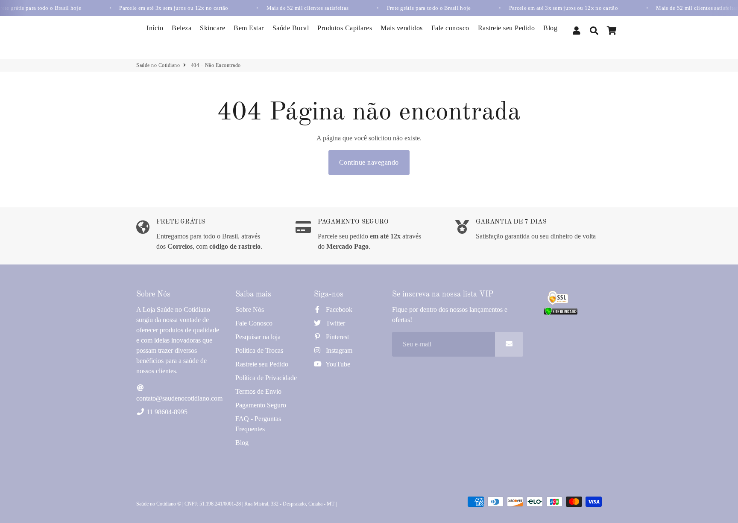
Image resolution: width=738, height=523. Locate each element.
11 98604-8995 (166, 411)
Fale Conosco (253, 323)
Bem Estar (249, 28)
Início (154, 28)
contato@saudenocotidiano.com (179, 398)
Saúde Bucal (290, 28)
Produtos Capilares (344, 28)
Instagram (338, 350)
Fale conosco (450, 28)
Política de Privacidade (266, 377)
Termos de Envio (258, 391)
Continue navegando (369, 162)
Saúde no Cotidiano (158, 65)
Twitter (334, 323)
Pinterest (336, 336)
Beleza (181, 28)
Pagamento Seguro (260, 405)
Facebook (338, 309)
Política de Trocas (259, 350)
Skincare (212, 28)
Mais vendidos (402, 28)
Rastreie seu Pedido (506, 28)
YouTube (337, 364)
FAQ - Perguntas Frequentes (258, 424)
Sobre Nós (249, 309)
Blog (550, 28)
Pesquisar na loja (258, 336)
